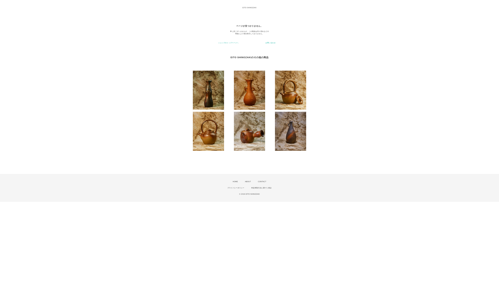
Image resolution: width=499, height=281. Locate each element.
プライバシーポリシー (235, 188)
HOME (235, 182)
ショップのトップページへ (228, 43)
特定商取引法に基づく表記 (261, 188)
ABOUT (248, 182)
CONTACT (262, 182)
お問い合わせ (270, 43)
